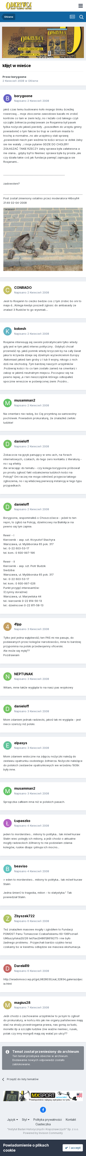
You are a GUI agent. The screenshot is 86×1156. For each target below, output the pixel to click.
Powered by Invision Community (43, 1133)
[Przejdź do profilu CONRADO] (7, 290)
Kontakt (71, 1119)
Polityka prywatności (47, 1119)
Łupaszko (22, 821)
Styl (25, 1119)
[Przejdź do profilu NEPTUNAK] (7, 676)
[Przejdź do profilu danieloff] (7, 444)
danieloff (21, 441)
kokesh (20, 328)
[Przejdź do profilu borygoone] (7, 98)
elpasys (20, 743)
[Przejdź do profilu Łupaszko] (7, 823)
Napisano (31, 100)
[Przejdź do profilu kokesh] (7, 331)
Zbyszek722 (24, 916)
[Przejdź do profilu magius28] (7, 1005)
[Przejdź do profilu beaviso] (7, 869)
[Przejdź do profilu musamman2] (7, 403)
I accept (74, 1147)
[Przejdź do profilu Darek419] (7, 968)
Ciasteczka (43, 1124)
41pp (18, 624)
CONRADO (23, 287)
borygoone (18, 76)
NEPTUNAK (23, 674)
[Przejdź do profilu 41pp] (7, 626)
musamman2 (24, 400)
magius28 (22, 1002)
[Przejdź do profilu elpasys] (7, 745)
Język (11, 1119)
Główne (33, 80)
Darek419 (21, 966)
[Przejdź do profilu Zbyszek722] (7, 918)
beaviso (20, 866)
